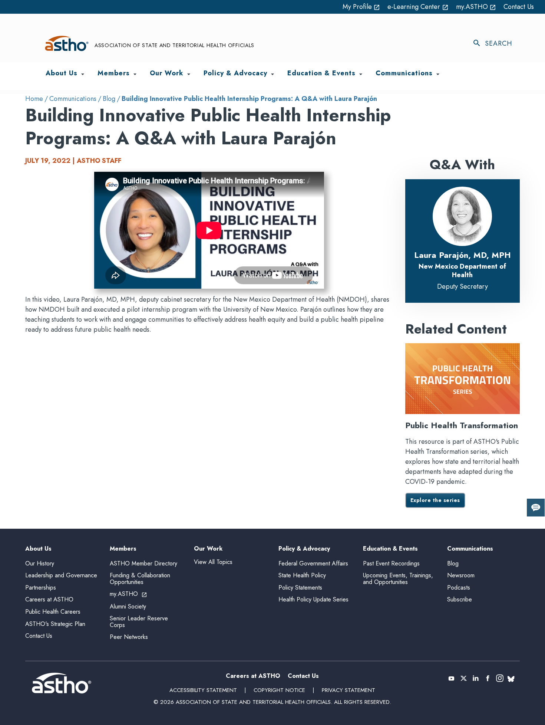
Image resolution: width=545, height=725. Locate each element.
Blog (109, 99)
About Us (38, 549)
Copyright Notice (279, 690)
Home (34, 99)
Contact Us (518, 7)
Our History (39, 563)
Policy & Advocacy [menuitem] (235, 73)
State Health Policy (302, 575)
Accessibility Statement (203, 690)
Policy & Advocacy (304, 549)
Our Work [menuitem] (167, 73)
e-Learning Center (418, 7)
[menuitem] (82, 74)
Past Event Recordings (391, 563)
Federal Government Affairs (313, 563)
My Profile (361, 7)
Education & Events (390, 549)
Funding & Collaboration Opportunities (140, 578)
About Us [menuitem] (61, 73)
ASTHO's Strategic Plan (55, 624)
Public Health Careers (52, 611)
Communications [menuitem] (404, 73)
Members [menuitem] (114, 73)
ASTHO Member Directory (143, 563)
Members (123, 549)
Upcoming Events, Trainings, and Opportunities (398, 578)
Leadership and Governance (61, 575)
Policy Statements (300, 587)
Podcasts (458, 587)
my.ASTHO (476, 7)
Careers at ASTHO (49, 599)
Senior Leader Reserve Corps (139, 621)
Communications (72, 99)
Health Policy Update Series (313, 599)
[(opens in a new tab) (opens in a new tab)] (451, 678)
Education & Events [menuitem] (321, 73)
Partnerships (40, 587)
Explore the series (435, 500)
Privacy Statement (348, 690)
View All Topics (213, 562)
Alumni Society (128, 606)
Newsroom (461, 575)
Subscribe (459, 599)
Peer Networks (129, 637)
